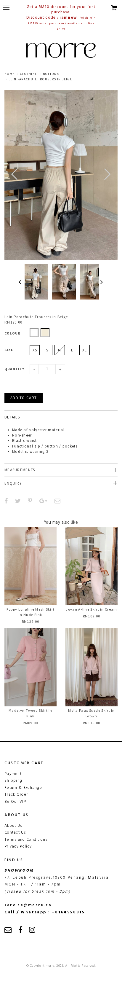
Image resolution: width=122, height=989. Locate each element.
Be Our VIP (15, 802)
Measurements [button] (19, 469)
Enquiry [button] (13, 483)
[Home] (61, 50)
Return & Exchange (23, 788)
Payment (13, 774)
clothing (29, 74)
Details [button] (12, 417)
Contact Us (15, 832)
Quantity (14, 369)
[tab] (61, 417)
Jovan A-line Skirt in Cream (91, 609)
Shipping (13, 781)
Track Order (16, 794)
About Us (13, 826)
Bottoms (51, 74)
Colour (12, 333)
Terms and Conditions (25, 840)
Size (8, 350)
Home (9, 74)
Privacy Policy (18, 846)
